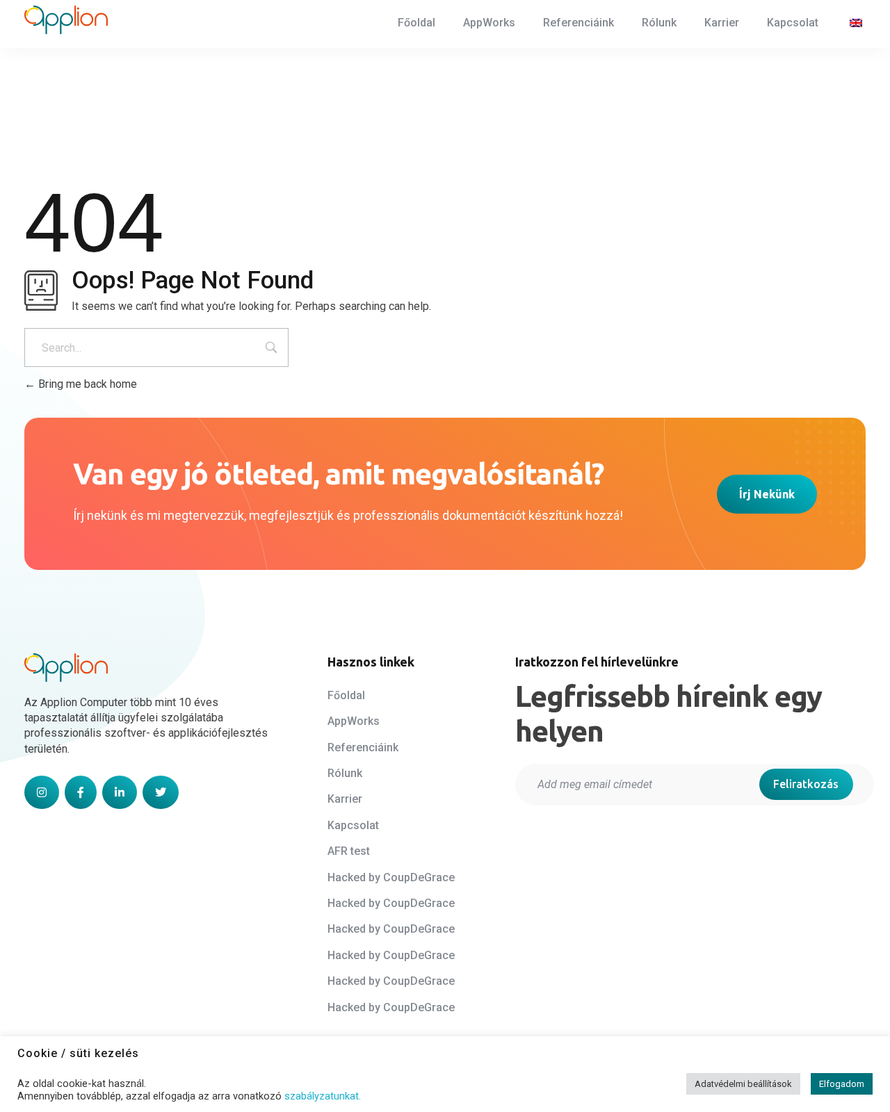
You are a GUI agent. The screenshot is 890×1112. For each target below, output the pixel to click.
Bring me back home (86, 384)
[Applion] (66, 20)
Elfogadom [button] (841, 1084)
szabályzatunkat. (322, 1096)
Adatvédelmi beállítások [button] (743, 1084)
